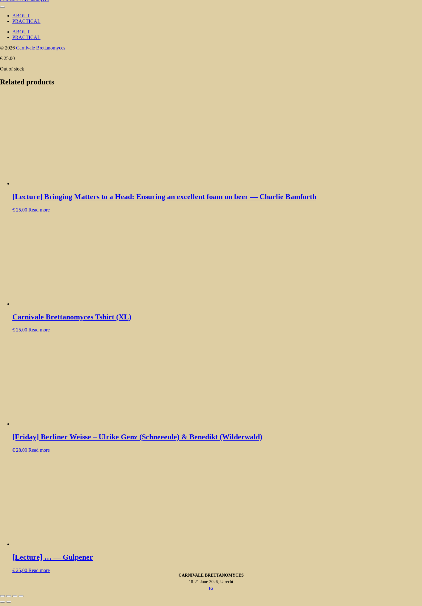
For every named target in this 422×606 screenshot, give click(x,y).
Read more (39, 209)
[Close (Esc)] (21, 596)
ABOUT (21, 15)
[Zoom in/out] (2, 596)
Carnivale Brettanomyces (40, 47)
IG (211, 588)
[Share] (14, 596)
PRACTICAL (26, 21)
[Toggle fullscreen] (8, 596)
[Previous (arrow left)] (2, 602)
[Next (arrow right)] (8, 602)
